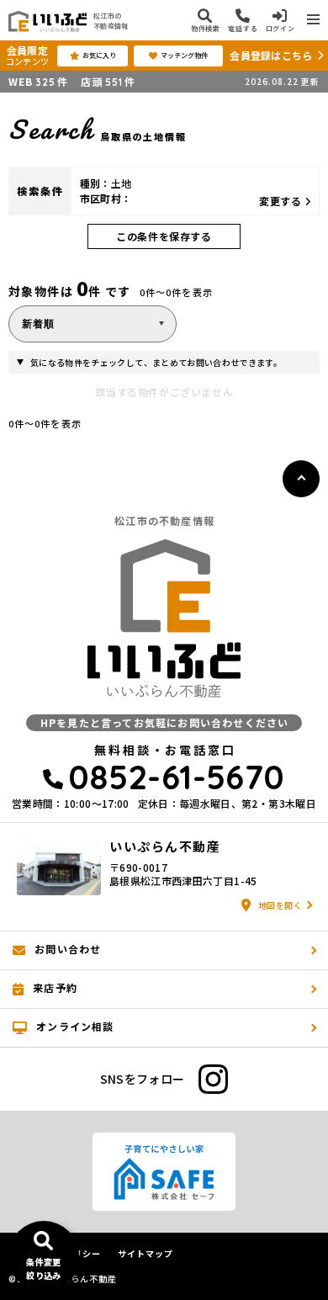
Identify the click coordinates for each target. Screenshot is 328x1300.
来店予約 (55, 987)
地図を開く (280, 905)
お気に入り (99, 55)
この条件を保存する (163, 236)
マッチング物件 (184, 55)
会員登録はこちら (271, 55)
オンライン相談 (75, 1026)
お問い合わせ (67, 949)
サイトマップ (145, 1254)
